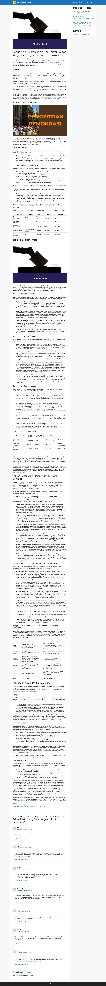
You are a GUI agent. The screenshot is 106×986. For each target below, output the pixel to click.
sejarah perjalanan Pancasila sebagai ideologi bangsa (39, 362)
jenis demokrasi (36, 805)
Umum (19, 803)
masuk (21, 975)
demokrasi (16, 805)
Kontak (86, 2)
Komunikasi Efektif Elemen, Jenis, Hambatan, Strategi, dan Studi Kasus (30, 806)
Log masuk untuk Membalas (21, 838)
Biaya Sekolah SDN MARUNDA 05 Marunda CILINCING (82, 15)
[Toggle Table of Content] (21, 70)
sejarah (45, 805)
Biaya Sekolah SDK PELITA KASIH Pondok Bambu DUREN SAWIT (82, 22)
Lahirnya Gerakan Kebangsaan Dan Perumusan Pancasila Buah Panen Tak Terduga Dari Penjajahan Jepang (39, 808)
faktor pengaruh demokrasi (26, 805)
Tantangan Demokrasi (53, 805)
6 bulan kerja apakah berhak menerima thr (27, 415)
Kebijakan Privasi (77, 2)
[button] (91, 2)
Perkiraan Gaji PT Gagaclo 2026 (82, 25)
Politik (15, 803)
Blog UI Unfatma (24, 2)
